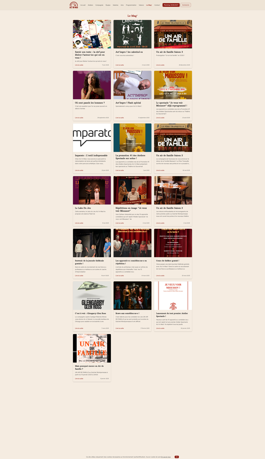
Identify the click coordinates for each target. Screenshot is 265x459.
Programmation (131, 5)
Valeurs (141, 5)
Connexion (185, 5)
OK (177, 457)
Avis (122, 5)
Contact (157, 5)
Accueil (82, 5)
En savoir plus (166, 457)
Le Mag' (149, 5)
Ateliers (90, 5)
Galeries (115, 5)
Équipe (108, 5)
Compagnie (99, 5)
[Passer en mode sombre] (193, 5)
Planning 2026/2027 (171, 5)
